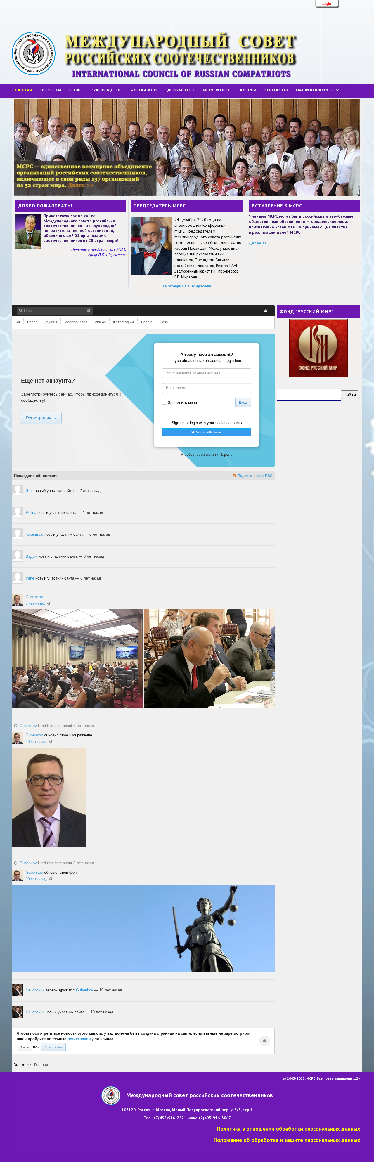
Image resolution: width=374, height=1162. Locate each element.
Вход (243, 402)
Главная (22, 90)
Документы (181, 90)
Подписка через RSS (254, 476)
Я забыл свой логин (198, 454)
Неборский (35, 990)
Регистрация (53, 1047)
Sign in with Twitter (208, 432)
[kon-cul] (77, 658)
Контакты (276, 90)
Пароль (226, 454)
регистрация (79, 1039)
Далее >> (257, 243)
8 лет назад (35, 603)
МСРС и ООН (216, 90)
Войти (24, 1047)
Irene (30, 578)
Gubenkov (34, 597)
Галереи (247, 90)
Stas (30, 490)
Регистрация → (41, 417)
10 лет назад (36, 742)
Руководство (106, 90)
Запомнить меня (182, 402)
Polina (31, 512)
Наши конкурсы (315, 90)
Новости (50, 90)
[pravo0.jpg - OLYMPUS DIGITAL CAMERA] (143, 928)
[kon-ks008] (209, 658)
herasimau (34, 534)
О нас (75, 90)
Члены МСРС (145, 90)
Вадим (31, 556)
